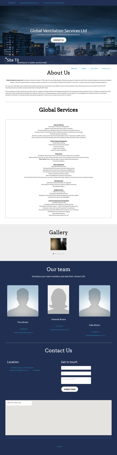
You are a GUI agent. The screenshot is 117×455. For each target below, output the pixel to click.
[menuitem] (64, 69)
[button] (58, 244)
